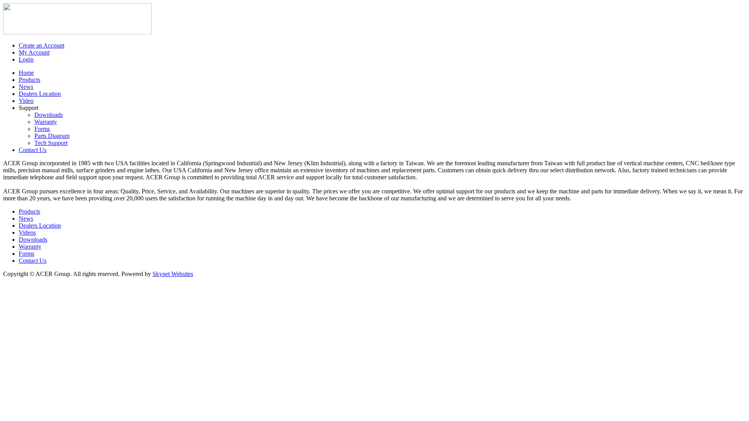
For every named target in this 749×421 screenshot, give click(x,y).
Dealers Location (40, 225)
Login (26, 59)
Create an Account (41, 45)
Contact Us (32, 260)
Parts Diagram (51, 136)
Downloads (48, 114)
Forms (42, 129)
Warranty (45, 122)
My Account (34, 52)
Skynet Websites (173, 274)
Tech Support (50, 143)
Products (29, 211)
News (26, 218)
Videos (27, 232)
